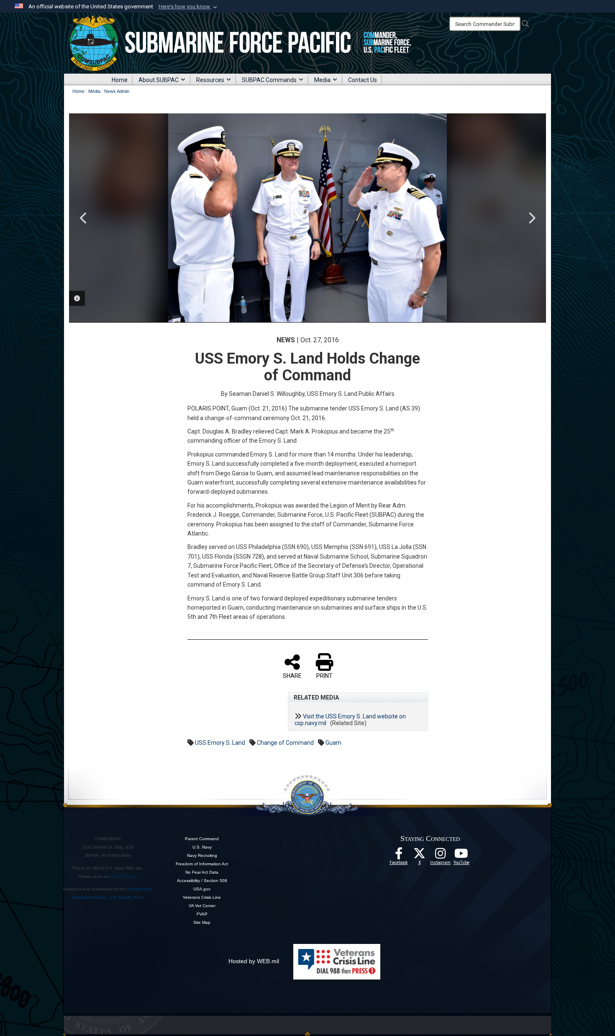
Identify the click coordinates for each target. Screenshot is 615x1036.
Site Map (201, 922)
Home (120, 80)
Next (531, 218)
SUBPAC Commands (269, 80)
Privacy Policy (123, 876)
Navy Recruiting (202, 855)
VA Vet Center (202, 905)
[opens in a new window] (440, 855)
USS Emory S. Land (220, 742)
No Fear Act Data (201, 872)
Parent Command (202, 838)
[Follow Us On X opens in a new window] (419, 855)
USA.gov (201, 889)
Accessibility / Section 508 (202, 880)
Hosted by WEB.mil (253, 961)
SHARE (292, 675)
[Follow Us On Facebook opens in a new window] (398, 855)
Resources (210, 80)
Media (322, 80)
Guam (333, 742)
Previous (83, 218)
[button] (189, 7)
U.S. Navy (202, 847)
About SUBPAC (158, 80)
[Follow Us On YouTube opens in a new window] (461, 855)
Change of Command (285, 742)
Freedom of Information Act (202, 864)
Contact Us (362, 80)
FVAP (202, 914)
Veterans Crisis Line (202, 897)
